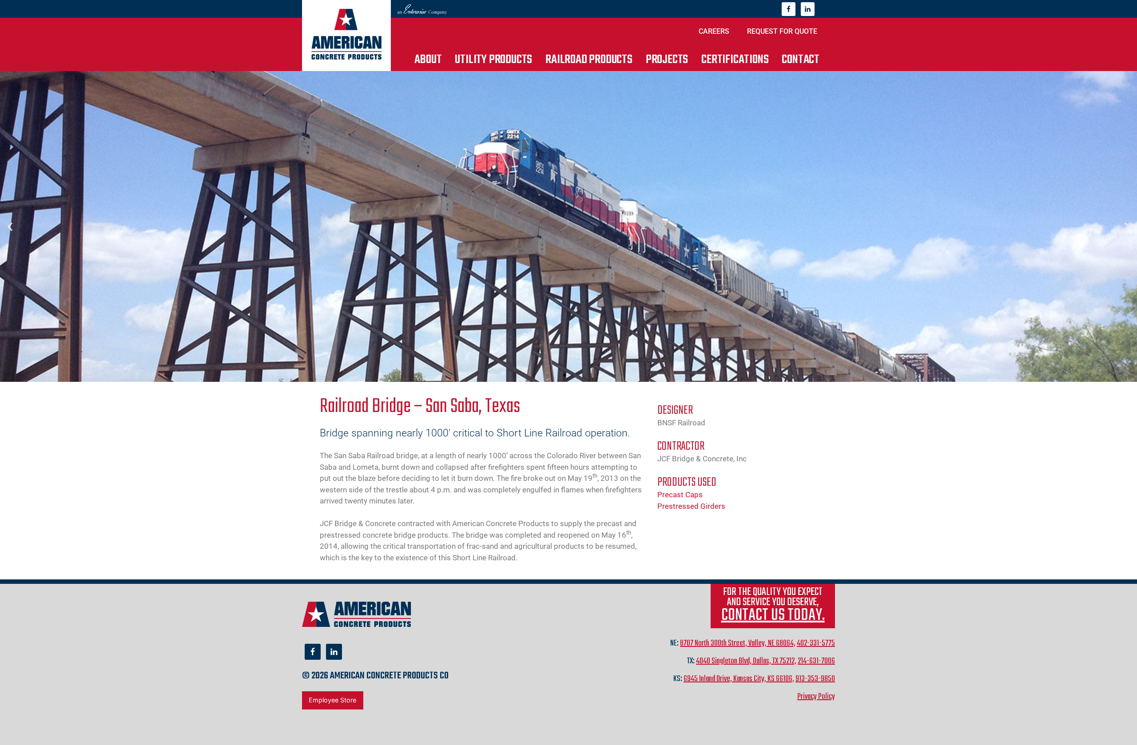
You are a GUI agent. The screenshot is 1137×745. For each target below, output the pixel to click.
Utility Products (493, 59)
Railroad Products (588, 59)
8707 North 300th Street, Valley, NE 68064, (737, 643)
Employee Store (332, 700)
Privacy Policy (816, 696)
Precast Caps (680, 494)
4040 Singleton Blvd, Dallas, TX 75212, (746, 661)
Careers (714, 31)
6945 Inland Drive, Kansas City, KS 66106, (739, 679)
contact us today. (773, 615)
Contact (800, 59)
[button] (10, 226)
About (427, 59)
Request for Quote (782, 31)
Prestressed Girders (691, 506)
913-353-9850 (815, 679)
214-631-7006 (816, 661)
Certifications (734, 59)
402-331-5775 (816, 643)
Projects (667, 59)
